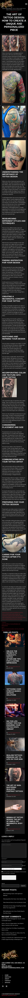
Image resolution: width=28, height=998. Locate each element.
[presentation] (15, 640)
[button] (14, 87)
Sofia (3, 918)
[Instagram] (6, 986)
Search (3, 883)
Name (24, 862)
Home (6, 975)
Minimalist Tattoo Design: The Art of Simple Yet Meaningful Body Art (14, 821)
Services (8, 977)
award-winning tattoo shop (8, 612)
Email (24, 865)
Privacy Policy (13, 995)
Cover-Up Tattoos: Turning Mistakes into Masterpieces (11, 624)
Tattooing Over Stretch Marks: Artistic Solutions (13, 692)
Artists (7, 982)
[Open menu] (26, 4)
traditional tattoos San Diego (15, 619)
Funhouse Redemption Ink (14, 666)
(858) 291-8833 (6, 966)
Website (23, 869)
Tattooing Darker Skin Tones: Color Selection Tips (14, 899)
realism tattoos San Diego (14, 617)
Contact (8, 980)
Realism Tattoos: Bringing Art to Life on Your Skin (14, 757)
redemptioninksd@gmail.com (13, 967)
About (7, 978)
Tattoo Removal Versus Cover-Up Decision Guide (14, 902)
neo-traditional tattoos (10, 615)
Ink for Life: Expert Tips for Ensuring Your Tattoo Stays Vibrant (13, 725)
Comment (4, 858)
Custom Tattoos (14, 11)
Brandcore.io (5, 995)
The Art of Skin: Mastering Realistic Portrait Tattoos (14, 788)
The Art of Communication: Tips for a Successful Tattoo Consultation (13, 629)
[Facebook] (3, 986)
